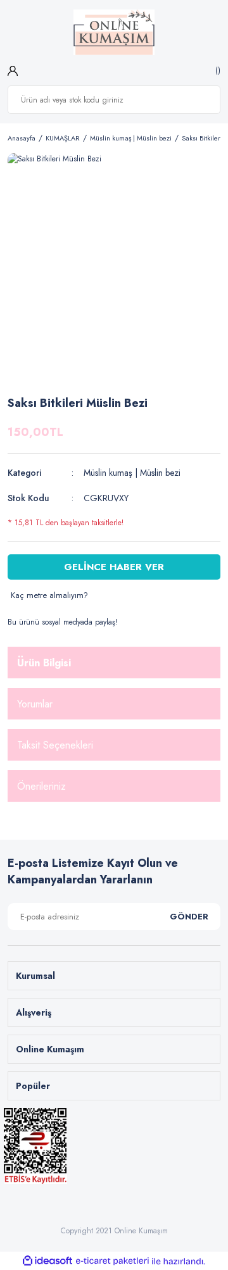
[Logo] (114, 32)
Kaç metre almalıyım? (49, 595)
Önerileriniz (41, 786)
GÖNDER (189, 917)
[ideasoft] (47, 1261)
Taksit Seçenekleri (55, 745)
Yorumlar (35, 704)
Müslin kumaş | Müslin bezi (132, 472)
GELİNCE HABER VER (114, 567)
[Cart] (216, 70)
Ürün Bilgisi (44, 663)
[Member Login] (13, 70)
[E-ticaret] (112, 1261)
